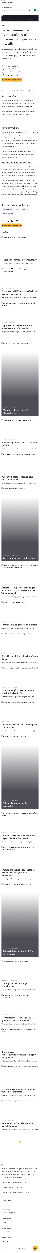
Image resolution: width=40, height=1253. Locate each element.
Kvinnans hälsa (8, 213)
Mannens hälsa (12, 439)
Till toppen (21, 1248)
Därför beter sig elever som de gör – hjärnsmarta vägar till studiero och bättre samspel (19, 590)
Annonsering (5, 1210)
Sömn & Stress (7, 209)
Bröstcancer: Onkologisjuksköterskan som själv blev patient (18, 1055)
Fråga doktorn (6, 1228)
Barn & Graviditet (21, 209)
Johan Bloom (18, 1187)
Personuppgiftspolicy (8, 1213)
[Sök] (29, 10)
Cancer (13, 1049)
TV (2, 1225)
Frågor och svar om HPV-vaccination (19, 260)
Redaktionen (5, 1207)
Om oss (3, 1204)
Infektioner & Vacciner (13, 257)
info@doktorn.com (24, 1192)
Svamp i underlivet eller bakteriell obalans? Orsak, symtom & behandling (18, 873)
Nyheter (4, 1222)
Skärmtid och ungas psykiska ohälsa (19, 625)
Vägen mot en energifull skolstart (19, 558)
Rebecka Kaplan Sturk (18, 1182)
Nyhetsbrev (5, 1231)
